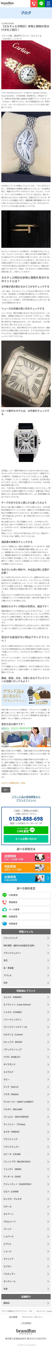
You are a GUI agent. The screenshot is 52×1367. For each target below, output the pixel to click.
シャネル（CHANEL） (13, 1012)
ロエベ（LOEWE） (11, 1191)
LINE (41, 3)
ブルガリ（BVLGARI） (13, 1109)
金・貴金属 (8, 967)
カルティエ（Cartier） (13, 1034)
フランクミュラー (11, 1146)
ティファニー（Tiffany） (15, 1124)
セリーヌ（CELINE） (12, 1154)
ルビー (6, 1079)
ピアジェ (7, 1243)
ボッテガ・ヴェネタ (12, 1199)
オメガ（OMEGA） (12, 1131)
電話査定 (13, 902)
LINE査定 (13, 895)
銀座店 (6, 1303)
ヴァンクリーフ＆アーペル (15, 1026)
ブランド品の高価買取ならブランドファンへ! (26, 798)
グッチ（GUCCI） (11, 1086)
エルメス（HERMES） (13, 997)
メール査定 (14, 909)
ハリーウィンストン (12, 1019)
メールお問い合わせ (26, 838)
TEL (34, 3)
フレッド (7, 1229)
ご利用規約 (26, 1323)
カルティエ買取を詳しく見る (13, 783)
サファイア (8, 1258)
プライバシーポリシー (32, 1317)
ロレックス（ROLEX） (13, 1041)
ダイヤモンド (9, 1064)
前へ (6, 789)
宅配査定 (13, 923)
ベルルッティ (9, 1273)
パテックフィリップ (12, 1049)
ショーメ (7, 1251)
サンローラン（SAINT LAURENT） (19, 1101)
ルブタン (7, 1266)
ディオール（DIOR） (12, 1176)
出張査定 (13, 916)
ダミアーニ (8, 1214)
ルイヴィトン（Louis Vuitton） (17, 1004)
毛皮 (5, 1288)
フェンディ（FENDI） (13, 1169)
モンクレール (9, 1281)
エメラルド (8, 1071)
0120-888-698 (26, 818)
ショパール (8, 1236)
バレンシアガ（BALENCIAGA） (17, 1161)
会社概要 (13, 1317)
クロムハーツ (9, 1221)
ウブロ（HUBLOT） (12, 1056)
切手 (5, 982)
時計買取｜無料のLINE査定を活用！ (19, 945)
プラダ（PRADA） (11, 1094)
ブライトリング (10, 1139)
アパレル (7, 975)
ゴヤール (7, 1206)
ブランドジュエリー (12, 952)
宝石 (5, 960)
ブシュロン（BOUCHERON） (16, 1116)
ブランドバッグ (10, 937)
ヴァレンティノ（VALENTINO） (18, 1184)
